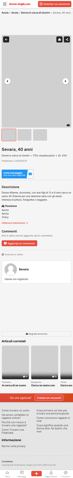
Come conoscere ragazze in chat (53, 419)
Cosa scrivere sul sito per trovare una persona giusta (52, 412)
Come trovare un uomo (15, 410)
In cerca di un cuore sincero (14, 385)
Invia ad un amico (13, 254)
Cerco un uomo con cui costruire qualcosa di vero (43, 385)
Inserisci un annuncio (56, 4)
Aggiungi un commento (21, 243)
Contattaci (7, 461)
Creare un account (49, 397)
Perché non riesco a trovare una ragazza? (14, 424)
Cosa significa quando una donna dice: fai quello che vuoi (52, 428)
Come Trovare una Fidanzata (13, 431)
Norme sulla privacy (13, 446)
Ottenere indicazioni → (15, 222)
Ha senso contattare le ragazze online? (15, 416)
